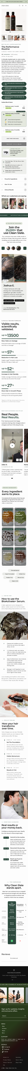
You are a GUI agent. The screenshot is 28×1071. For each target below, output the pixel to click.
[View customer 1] (8, 248)
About (3, 1030)
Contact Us (6, 1057)
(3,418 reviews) (14, 54)
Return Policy (19, 1059)
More (3, 1033)
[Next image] (24, 21)
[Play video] (5, 203)
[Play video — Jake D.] (12, 445)
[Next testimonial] (24, 248)
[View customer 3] (18, 248)
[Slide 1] (12, 478)
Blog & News (19, 1062)
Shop (3, 1026)
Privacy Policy (7, 1059)
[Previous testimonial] (3, 248)
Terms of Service (7, 1062)
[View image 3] (17, 37)
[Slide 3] (15, 478)
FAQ (4, 1065)
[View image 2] (10, 37)
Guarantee (18, 1057)
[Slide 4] (16, 478)
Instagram (7, 1047)
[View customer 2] (13, 248)
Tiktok (6, 1051)
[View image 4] (23, 37)
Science (4, 1028)
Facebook (6, 1049)
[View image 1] (4, 37)
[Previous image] (4, 21)
